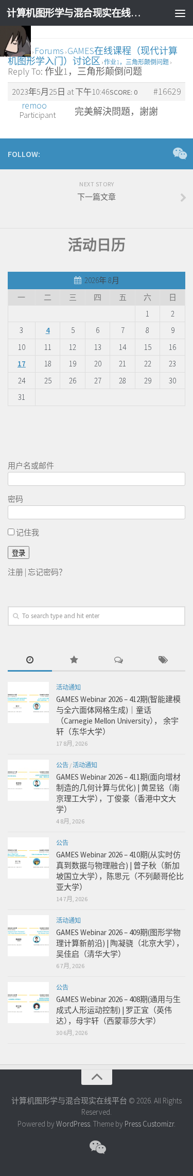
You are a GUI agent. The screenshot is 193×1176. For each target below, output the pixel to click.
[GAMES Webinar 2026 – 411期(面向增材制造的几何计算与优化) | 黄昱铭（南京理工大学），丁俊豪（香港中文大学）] (28, 780)
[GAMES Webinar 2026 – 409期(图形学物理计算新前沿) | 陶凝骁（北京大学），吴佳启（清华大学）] (28, 935)
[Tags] (163, 661)
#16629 (167, 91)
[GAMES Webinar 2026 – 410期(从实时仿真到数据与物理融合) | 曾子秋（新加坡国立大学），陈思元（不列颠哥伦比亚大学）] (28, 858)
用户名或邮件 (31, 465)
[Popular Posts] (74, 661)
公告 (62, 765)
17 (21, 363)
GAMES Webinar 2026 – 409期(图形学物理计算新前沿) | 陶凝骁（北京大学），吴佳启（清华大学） (120, 943)
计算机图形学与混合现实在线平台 (76, 13)
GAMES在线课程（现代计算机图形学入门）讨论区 (93, 56)
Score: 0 (123, 92)
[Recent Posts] (30, 661)
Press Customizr (149, 1124)
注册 (15, 572)
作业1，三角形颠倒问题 (136, 62)
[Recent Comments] (119, 661)
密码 (15, 499)
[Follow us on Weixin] (179, 153)
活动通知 (68, 687)
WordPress (73, 1124)
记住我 (26, 532)
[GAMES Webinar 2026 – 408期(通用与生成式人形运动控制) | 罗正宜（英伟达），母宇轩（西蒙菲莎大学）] (28, 1002)
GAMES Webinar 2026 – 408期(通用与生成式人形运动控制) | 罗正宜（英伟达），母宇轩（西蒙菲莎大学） (118, 1010)
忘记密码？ (47, 572)
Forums (49, 51)
